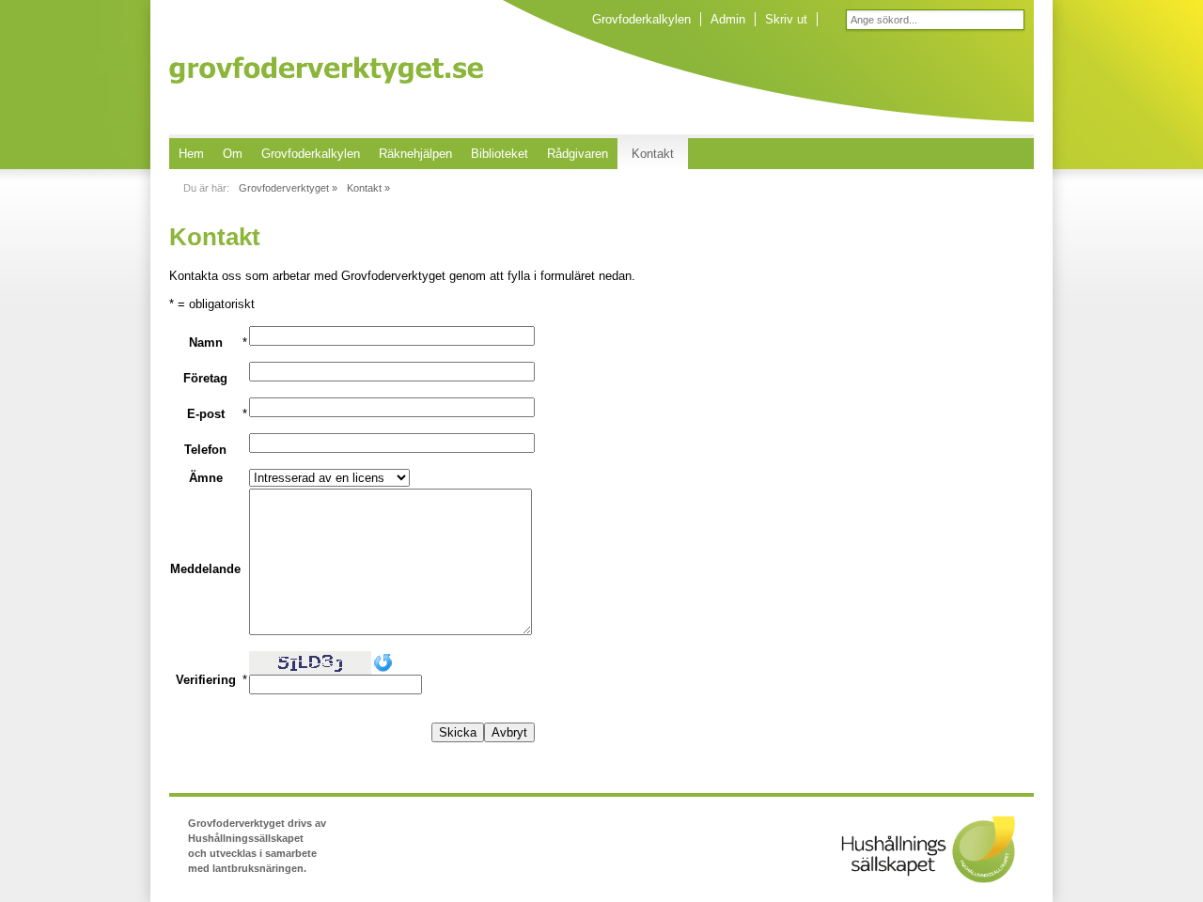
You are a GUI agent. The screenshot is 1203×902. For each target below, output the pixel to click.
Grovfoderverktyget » (288, 188)
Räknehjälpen (415, 154)
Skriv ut (786, 19)
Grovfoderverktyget (326, 70)
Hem (191, 154)
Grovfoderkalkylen (641, 19)
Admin (728, 19)
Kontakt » (368, 188)
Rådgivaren (577, 154)
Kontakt (653, 154)
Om (232, 154)
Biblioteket (499, 154)
